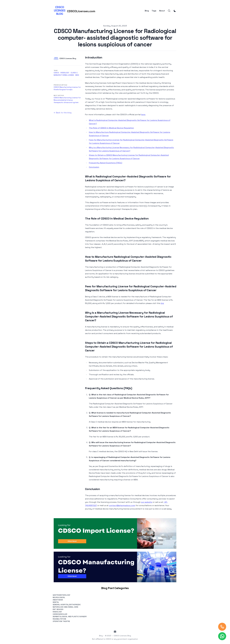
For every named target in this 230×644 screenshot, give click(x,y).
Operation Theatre (61, 621)
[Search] (169, 10)
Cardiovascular (60, 614)
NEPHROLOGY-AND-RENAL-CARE (65, 607)
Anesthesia (58, 600)
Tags (154, 11)
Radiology (64, 73)
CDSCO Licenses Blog (122, 636)
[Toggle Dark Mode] (174, 10)
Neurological (59, 597)
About (162, 11)
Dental (56, 602)
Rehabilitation (59, 619)
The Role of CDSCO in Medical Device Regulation (111, 128)
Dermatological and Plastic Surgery (70, 616)
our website (146, 502)
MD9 (77, 75)
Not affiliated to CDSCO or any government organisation (115, 639)
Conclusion (94, 167)
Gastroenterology (61, 595)
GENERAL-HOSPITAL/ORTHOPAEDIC (67, 604)
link (162, 303)
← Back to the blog (62, 112)
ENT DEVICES (58, 609)
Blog (147, 11)
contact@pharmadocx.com (122, 505)
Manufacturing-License (64, 75)
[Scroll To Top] (222, 627)
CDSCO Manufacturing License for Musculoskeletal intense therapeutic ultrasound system (67, 100)
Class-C (74, 73)
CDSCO (56, 73)
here (143, 114)
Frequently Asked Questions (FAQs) (105, 163)
